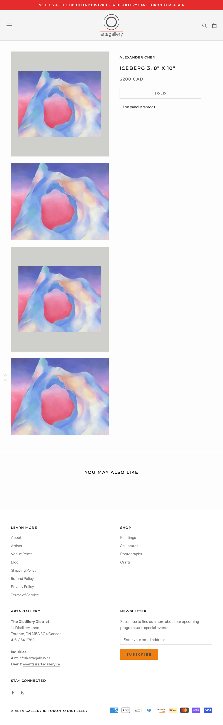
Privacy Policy (22, 586)
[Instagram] (23, 692)
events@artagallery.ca (41, 664)
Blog (15, 562)
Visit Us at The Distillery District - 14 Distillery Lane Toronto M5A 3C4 (111, 5)
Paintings (128, 537)
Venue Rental (22, 554)
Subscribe (139, 654)
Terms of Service (25, 595)
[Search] (204, 25)
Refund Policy (22, 578)
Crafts (125, 562)
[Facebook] (13, 692)
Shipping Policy (23, 570)
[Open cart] (214, 25)
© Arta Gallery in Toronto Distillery (49, 711)
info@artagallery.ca (35, 658)
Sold (160, 93)
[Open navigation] (9, 25)
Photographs (131, 554)
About (16, 537)
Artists (16, 546)
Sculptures (129, 546)
